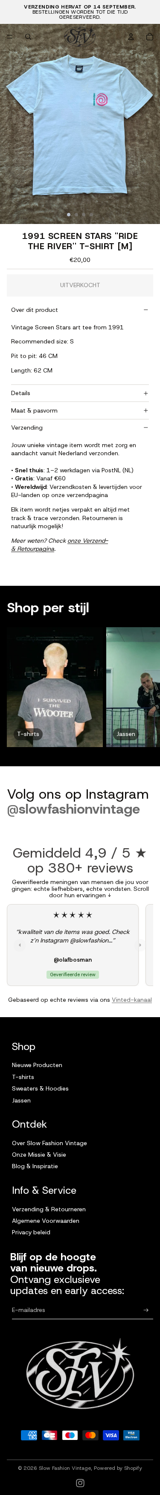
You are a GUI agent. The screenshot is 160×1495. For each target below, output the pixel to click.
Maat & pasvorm (34, 410)
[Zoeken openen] (28, 36)
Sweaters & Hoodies (40, 1088)
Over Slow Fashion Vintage (49, 1143)
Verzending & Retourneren (49, 1209)
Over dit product (34, 310)
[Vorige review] (20, 945)
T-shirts (23, 1077)
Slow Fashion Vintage (65, 1468)
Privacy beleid (31, 1232)
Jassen (21, 1100)
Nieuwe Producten (37, 1065)
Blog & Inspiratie (35, 1166)
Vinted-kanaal (132, 999)
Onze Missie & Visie (39, 1154)
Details (20, 393)
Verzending (27, 427)
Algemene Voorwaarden (45, 1221)
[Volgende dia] (145, 687)
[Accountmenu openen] (131, 36)
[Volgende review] (140, 945)
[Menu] (10, 37)
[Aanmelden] (146, 1310)
